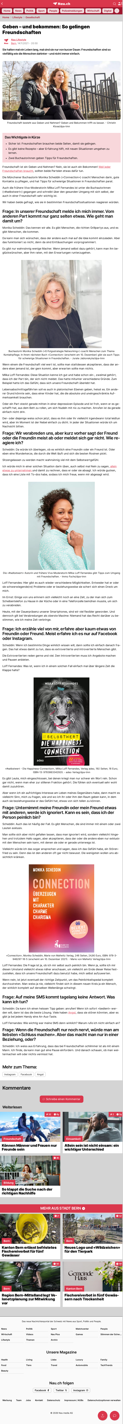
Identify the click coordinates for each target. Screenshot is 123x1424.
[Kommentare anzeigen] (114, 1415)
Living (29, 1359)
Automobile (82, 1365)
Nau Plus (55, 1334)
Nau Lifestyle (18, 39)
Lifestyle (17, 17)
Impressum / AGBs (73, 1400)
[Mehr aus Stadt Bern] (61, 1208)
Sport (54, 1328)
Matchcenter (82, 1328)
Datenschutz (53, 1400)
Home (5, 17)
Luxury (79, 1359)
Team (19, 1400)
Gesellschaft (33, 17)
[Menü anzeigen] (120, 3)
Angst (72, 1012)
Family (103, 1359)
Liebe (53, 1359)
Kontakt (39, 1400)
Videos (29, 1334)
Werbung (7, 1400)
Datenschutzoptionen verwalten (104, 1400)
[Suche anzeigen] (114, 3)
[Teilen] (102, 1415)
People (104, 1328)
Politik (29, 1328)
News (4, 1328)
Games (79, 1334)
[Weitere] (116, 10)
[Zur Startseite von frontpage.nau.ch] (61, 3)
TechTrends (106, 1365)
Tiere (28, 1365)
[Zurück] (2, 3)
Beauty (4, 1370)
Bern (13, 43)
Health (4, 1359)
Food (3, 1365)
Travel (54, 1365)
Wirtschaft (6, 1334)
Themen (30, 1340)
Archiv (54, 1340)
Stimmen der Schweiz (111, 1334)
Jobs (28, 1400)
